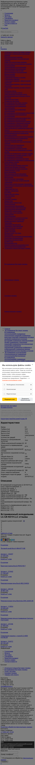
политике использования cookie (12, 380)
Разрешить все (10, 399)
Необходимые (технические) (15, 384)
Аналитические (11, 389)
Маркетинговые (11, 394)
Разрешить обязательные (25, 399)
